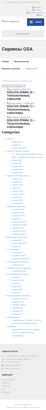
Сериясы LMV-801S (21, 258)
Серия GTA (17, 178)
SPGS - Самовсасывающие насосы (27, 157)
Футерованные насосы (17, 274)
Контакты (6, 392)
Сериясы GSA (18, 212)
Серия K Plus (18, 280)
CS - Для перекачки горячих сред (27, 154)
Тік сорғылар (13, 249)
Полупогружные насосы (18, 261)
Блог (3, 389)
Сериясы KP (17, 252)
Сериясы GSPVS (19, 271)
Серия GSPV (17, 141)
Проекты (5, 383)
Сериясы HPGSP (19, 224)
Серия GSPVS (18, 264)
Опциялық (11, 326)
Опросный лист (23, 34)
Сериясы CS (17, 218)
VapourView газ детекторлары (26, 329)
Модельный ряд (8, 379)
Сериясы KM (17, 301)
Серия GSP (17, 163)
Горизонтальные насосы (18, 151)
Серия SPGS (17, 184)
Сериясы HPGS (19, 221)
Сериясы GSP (18, 228)
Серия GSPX (17, 169)
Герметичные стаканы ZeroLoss (27, 320)
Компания (6, 386)
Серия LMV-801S (19, 148)
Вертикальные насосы (17, 237)
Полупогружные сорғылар (19, 268)
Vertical (10, 138)
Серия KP (16, 292)
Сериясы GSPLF (19, 234)
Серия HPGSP (18, 194)
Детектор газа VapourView (24, 323)
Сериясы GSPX (18, 231)
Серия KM (16, 286)
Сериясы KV (17, 308)
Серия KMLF (17, 289)
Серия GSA (17, 160)
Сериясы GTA (18, 209)
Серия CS (16, 188)
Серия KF (16, 283)
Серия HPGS (17, 172)
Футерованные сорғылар (18, 295)
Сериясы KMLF (18, 304)
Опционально (13, 317)
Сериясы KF (17, 311)
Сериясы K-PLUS (19, 298)
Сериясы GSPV (18, 255)
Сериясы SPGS (18, 215)
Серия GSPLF (18, 166)
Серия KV (16, 145)
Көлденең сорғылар (16, 206)
